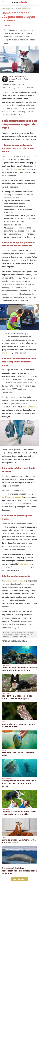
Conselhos (26, 8)
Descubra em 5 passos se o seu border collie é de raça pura (17, 697)
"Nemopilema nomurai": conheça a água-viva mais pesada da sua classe (19, 783)
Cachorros (6, 693)
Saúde (4, 8)
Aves (3, 722)
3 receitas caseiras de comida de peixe (18, 753)
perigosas (7, 353)
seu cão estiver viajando (16, 581)
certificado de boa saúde (13, 497)
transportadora (28, 407)
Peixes (4, 750)
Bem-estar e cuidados (14, 8)
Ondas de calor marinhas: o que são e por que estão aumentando (19, 668)
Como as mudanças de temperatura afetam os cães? (19, 841)
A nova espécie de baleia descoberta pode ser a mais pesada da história (19, 871)
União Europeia (24, 564)
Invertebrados (7, 778)
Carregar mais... (19, 879)
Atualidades (6, 665)
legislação (15, 169)
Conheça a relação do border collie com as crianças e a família (19, 812)
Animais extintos (8, 866)
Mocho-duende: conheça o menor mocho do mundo (18, 725)
